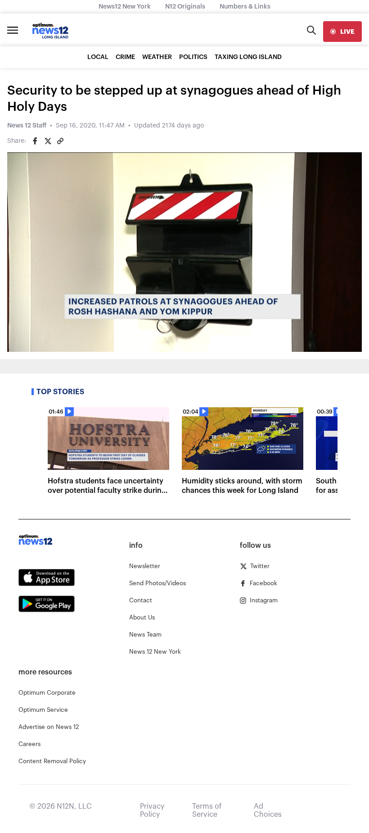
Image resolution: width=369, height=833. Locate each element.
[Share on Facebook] (35, 141)
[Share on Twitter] (47, 141)
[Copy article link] (60, 141)
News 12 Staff (26, 126)
